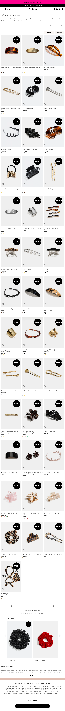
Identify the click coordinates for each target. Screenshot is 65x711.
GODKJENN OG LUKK (32, 706)
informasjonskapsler (51, 693)
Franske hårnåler (18, 26)
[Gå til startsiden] (32, 9)
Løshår (60, 26)
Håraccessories (10, 12)
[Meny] (2, 9)
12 (39, 613)
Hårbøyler (6, 26)
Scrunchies (42, 26)
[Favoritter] (60, 9)
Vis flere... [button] (32, 606)
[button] (57, 9)
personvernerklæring (26, 693)
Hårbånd (52, 26)
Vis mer (31, 675)
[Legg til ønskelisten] (3, 63)
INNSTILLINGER (32, 700)
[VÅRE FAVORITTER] (59, 32)
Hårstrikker (31, 26)
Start (2, 12)
